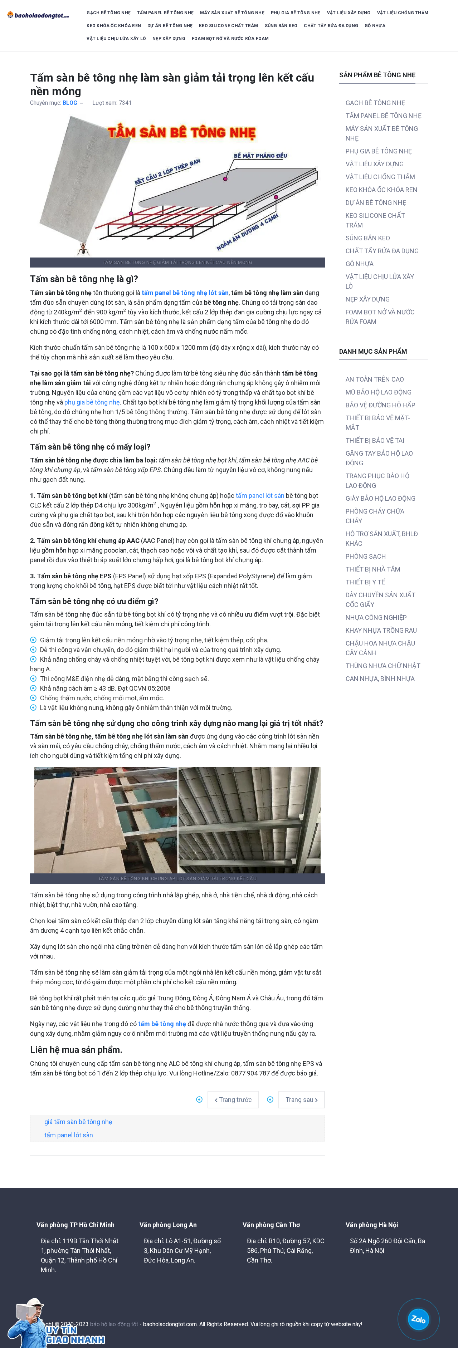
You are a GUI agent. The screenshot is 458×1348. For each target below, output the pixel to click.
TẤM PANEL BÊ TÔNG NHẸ (165, 12)
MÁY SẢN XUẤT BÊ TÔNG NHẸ (232, 12)
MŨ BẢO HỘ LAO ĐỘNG (378, 392)
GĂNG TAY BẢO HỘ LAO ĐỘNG (379, 458)
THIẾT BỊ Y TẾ (365, 582)
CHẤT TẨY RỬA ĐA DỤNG (331, 25)
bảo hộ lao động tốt (114, 1324)
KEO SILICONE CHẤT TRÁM (228, 25)
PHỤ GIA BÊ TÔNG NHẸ (296, 12)
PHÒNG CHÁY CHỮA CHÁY (375, 516)
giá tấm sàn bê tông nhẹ (78, 1122)
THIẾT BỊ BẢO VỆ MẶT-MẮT (378, 422)
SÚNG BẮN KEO (281, 25)
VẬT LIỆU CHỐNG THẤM (403, 12)
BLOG (70, 102)
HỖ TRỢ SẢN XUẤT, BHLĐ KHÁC (382, 538)
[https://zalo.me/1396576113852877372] (418, 1318)
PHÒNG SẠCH (366, 556)
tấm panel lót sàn (260, 495)
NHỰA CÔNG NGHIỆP (376, 617)
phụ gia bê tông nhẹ (92, 402)
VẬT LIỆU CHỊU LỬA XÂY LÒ (116, 38)
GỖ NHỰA (375, 25)
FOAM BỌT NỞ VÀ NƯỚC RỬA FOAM (230, 38)
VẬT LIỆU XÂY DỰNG (349, 12)
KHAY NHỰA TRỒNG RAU (381, 630)
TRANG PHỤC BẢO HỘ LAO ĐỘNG (377, 480)
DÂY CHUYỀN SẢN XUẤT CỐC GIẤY (380, 599)
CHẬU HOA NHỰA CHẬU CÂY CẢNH (380, 648)
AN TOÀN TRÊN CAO (375, 379)
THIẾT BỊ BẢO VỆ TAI (375, 440)
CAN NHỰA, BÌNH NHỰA (380, 678)
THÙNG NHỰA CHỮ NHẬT (383, 666)
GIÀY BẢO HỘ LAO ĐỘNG (380, 498)
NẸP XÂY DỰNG (168, 38)
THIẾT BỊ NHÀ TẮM (373, 569)
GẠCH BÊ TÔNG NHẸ (109, 12)
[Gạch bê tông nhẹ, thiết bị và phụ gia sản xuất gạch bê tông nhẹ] (38, 15)
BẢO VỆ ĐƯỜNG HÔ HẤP (380, 405)
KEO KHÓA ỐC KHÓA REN (114, 25)
